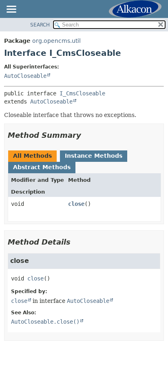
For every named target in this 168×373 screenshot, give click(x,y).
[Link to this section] (87, 135)
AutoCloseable (25, 76)
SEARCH (40, 25)
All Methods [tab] (32, 155)
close (76, 204)
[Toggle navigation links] (11, 9)
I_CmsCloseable (82, 93)
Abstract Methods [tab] (42, 167)
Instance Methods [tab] (93, 155)
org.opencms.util (56, 41)
